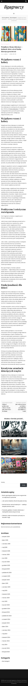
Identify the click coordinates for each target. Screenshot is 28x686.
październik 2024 (7, 616)
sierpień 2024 (6, 623)
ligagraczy (14, 7)
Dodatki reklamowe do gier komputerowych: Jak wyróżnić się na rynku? (13, 471)
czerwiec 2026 (6, 544)
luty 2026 (4, 558)
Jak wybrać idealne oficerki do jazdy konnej (14, 501)
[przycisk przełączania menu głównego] (14, 14)
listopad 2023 (6, 652)
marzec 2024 (6, 641)
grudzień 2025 (6, 565)
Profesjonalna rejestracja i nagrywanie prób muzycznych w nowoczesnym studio (13, 452)
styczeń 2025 (6, 605)
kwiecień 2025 (6, 594)
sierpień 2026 (6, 536)
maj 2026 (4, 547)
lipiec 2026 (5, 540)
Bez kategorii (5, 44)
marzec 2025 (6, 598)
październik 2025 (6, 572)
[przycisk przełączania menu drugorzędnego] (1, 1)
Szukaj (3, 482)
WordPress (14, 683)
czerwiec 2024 (6, 630)
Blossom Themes (13, 682)
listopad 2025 (6, 569)
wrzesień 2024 (6, 619)
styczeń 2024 (6, 648)
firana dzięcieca (13, 109)
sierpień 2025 (6, 580)
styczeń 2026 (6, 562)
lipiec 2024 (5, 626)
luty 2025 (4, 601)
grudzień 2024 (6, 608)
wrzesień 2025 (6, 576)
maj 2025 (4, 590)
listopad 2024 (6, 612)
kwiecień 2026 (6, 551)
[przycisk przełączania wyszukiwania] (25, 1)
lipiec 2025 (5, 583)
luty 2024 (4, 644)
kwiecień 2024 (6, 637)
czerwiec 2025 (6, 587)
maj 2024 (4, 634)
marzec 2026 (6, 554)
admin (6, 54)
